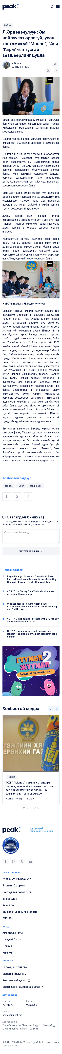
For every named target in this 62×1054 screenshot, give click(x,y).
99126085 (31, 1005)
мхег (21, 486)
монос (9, 486)
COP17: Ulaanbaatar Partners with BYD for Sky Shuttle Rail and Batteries (33, 620)
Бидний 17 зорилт (13, 885)
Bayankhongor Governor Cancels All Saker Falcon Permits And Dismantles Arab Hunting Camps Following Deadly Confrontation (32, 579)
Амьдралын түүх (12, 932)
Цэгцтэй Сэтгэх (12, 939)
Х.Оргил (16, 63)
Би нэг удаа (9, 898)
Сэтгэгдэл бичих (29, 551)
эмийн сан (35, 486)
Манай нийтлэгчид (14, 973)
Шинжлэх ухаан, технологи (19, 911)
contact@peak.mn (12, 1015)
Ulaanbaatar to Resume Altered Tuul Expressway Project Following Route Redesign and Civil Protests (32, 606)
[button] (52, 6)
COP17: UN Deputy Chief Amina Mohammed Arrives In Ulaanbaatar (31, 593)
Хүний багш (9, 905)
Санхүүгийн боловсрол (17, 892)
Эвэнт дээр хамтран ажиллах (21, 986)
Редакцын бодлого (14, 967)
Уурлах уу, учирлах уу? (16, 879)
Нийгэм (7, 25)
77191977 (7, 1005)
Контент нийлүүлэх (14, 980)
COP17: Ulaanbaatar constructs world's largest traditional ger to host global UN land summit (32, 634)
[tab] (24, 808)
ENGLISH (7, 918)
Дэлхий (7, 946)
